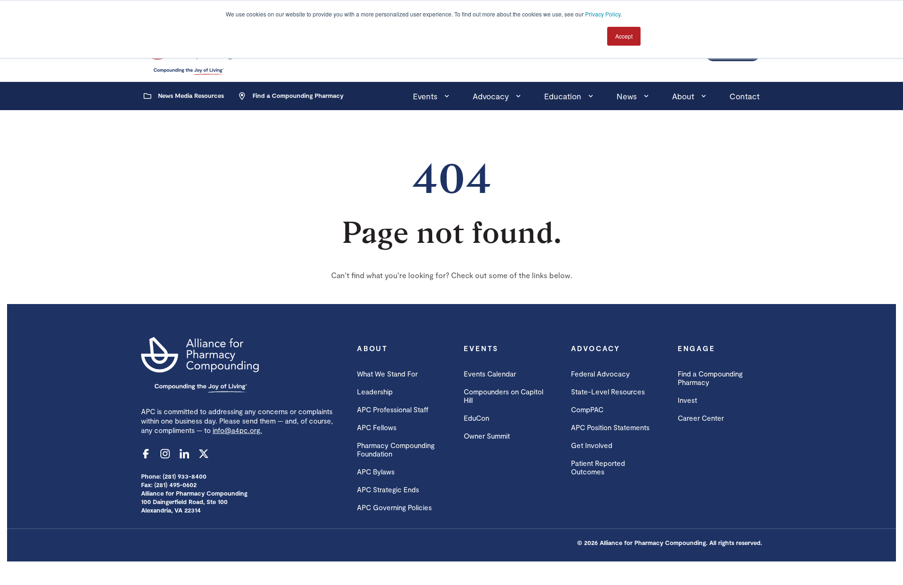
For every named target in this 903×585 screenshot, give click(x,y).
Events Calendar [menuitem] (490, 373)
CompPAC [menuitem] (587, 409)
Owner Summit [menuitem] (487, 436)
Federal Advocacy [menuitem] (600, 373)
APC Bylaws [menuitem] (376, 471)
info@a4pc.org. (237, 430)
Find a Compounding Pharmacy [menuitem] (710, 377)
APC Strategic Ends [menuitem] (388, 489)
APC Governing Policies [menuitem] (394, 507)
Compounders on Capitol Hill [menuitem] (503, 395)
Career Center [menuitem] (701, 418)
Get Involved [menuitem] (591, 445)
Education (562, 96)
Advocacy (491, 96)
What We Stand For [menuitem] (387, 373)
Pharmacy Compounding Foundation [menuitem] (396, 449)
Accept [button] (624, 36)
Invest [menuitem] (687, 400)
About (683, 96)
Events (425, 96)
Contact (744, 96)
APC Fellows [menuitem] (376, 427)
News (627, 96)
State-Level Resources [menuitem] (608, 391)
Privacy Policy (602, 14)
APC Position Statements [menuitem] (610, 427)
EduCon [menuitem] (476, 418)
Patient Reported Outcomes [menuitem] (598, 467)
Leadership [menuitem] (375, 391)
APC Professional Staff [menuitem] (392, 409)
